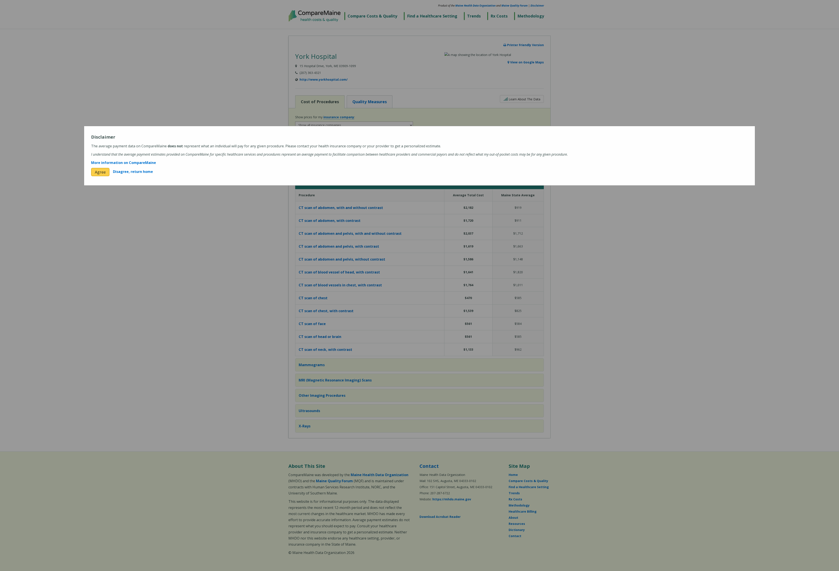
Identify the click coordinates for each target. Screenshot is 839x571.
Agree (100, 172)
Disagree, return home (133, 171)
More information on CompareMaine (123, 162)
